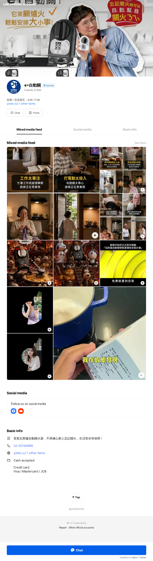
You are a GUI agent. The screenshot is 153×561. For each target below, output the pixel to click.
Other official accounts (81, 527)
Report (63, 527)
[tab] (29, 129)
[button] (34, 113)
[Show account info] (48, 85)
